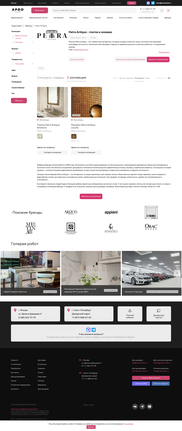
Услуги (67, 3)
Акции (131, 3)
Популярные (139, 78)
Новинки (41, 368)
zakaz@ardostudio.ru (163, 3)
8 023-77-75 (147, 9)
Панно (86, 18)
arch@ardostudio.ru (140, 371)
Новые (147, 78)
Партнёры (42, 377)
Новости (14, 360)
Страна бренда (18, 87)
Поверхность (17, 59)
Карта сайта (89, 405)
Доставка (42, 3)
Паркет (98, 18)
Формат (15, 49)
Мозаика (73, 18)
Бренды (168, 18)
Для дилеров (100, 3)
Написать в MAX (141, 383)
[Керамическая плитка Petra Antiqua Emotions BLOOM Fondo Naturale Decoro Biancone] (40, 136)
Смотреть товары (50, 78)
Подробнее (128, 424)
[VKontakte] (135, 413)
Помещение (16, 82)
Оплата (55, 3)
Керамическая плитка (38, 18)
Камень (110, 18)
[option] (30, 273)
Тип (13, 93)
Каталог (40, 10)
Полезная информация (20, 385)
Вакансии (42, 385)
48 (169, 78)
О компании (16, 364)
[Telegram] (142, 413)
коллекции (76, 78)
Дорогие (122, 78)
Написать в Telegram (161, 383)
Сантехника (58, 18)
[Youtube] (150, 413)
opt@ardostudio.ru (140, 363)
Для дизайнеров (82, 3)
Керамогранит (17, 18)
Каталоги (15, 389)
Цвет (14, 70)
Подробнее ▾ (164, 52)
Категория (16, 31)
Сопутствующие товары (148, 18)
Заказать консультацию (158, 59)
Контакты (15, 373)
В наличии (42, 364)
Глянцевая (19, 64)
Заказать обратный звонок (151, 378)
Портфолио (116, 3)
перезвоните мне (148, 12)
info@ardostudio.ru (161, 371)
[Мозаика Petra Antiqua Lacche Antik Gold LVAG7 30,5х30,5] (74, 136)
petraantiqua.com (81, 50)
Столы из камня (125, 18)
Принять (91, 427)
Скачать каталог (77, 59)
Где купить (28, 3)
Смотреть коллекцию (52, 152)
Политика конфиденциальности (24, 409)
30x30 (18, 53)
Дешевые (130, 78)
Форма (14, 76)
